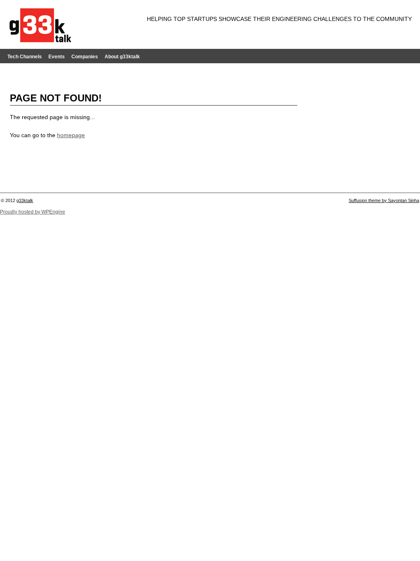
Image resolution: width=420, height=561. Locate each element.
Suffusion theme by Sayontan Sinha (384, 200)
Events (56, 57)
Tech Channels (24, 57)
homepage (71, 135)
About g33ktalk (122, 57)
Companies (84, 57)
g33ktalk (24, 200)
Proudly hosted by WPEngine (32, 212)
